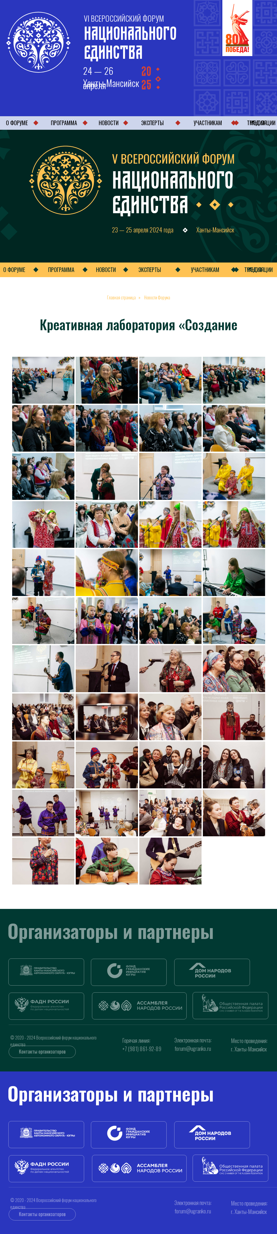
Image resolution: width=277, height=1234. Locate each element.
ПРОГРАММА (64, 123)
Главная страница (121, 297)
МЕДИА (254, 269)
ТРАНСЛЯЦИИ (261, 123)
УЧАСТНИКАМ (208, 123)
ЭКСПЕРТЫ (152, 123)
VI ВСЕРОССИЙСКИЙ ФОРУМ (124, 18)
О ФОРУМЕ (17, 123)
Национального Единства (130, 40)
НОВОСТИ (108, 123)
